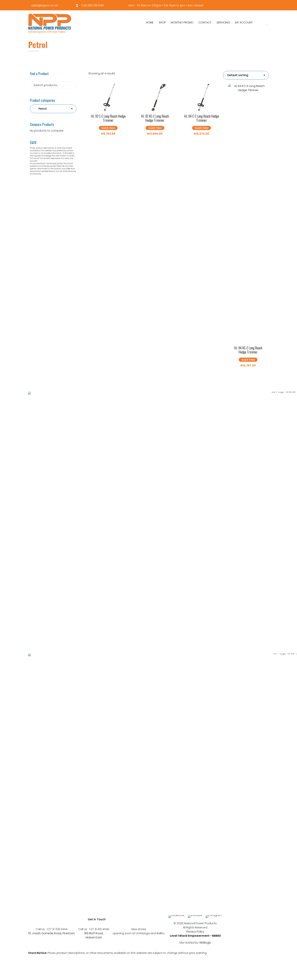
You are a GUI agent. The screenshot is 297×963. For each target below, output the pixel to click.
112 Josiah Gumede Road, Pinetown (51, 933)
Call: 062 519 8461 (92, 5)
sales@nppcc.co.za (44, 5)
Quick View (108, 128)
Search (71, 85)
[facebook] (176, 915)
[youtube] (195, 915)
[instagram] (214, 915)
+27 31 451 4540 (99, 929)
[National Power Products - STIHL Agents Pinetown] (49, 22)
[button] (96, 919)
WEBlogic (205, 943)
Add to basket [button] (108, 109)
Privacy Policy (195, 932)
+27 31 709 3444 (56, 929)
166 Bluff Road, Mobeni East (93, 935)
